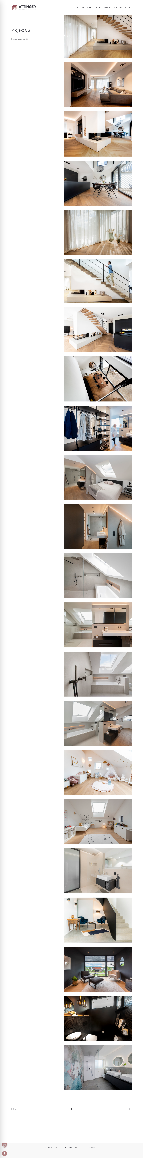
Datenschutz (80, 1147)
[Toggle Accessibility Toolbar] (4, 1153)
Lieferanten (117, 7)
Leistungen (86, 7)
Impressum (93, 1147)
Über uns (97, 7)
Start (77, 7)
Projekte (107, 7)
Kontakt (128, 7)
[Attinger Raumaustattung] (24, 7)
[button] (4, 1145)
